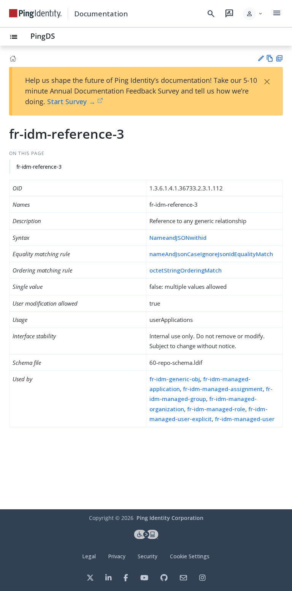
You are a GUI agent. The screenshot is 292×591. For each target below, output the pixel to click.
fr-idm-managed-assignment (223, 389)
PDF (279, 58)
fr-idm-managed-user (245, 419)
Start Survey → (71, 101)
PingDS (42, 36)
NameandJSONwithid (177, 237)
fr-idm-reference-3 (39, 166)
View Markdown (269, 58)
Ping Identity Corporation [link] (169, 517)
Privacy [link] (116, 556)
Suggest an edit (260, 58)
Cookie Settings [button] (189, 556)
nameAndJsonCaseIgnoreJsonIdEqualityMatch (211, 254)
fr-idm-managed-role (216, 409)
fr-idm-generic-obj (174, 379)
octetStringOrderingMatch (185, 270)
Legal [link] (89, 556)
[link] (35, 13)
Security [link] (147, 556)
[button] (253, 14)
